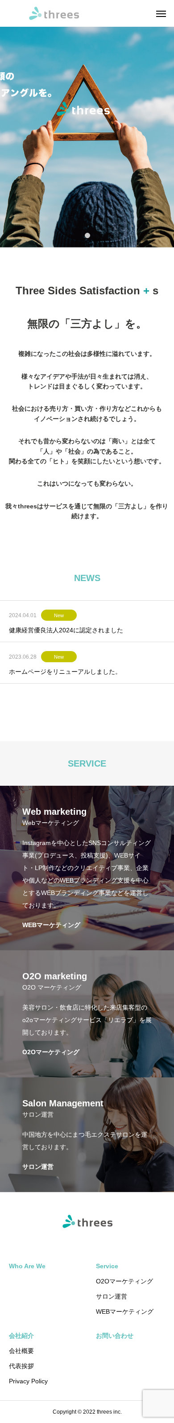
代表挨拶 (21, 1365)
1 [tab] (88, 235)
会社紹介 (21, 1335)
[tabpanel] (87, 123)
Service (107, 1266)
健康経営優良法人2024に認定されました (66, 630)
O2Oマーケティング (124, 1281)
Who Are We (27, 1266)
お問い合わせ (114, 1335)
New (59, 615)
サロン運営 (111, 1296)
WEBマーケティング (124, 1311)
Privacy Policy (28, 1381)
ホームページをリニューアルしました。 (65, 671)
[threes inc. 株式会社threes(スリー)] (53, 13)
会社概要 (21, 1350)
